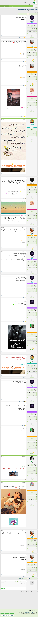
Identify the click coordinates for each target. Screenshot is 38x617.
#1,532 (2, 324)
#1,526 (2, 177)
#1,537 (2, 456)
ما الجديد (30, 6)
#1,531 (2, 300)
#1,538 (2, 482)
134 (22, 13)
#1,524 (2, 88)
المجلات (18, 6)
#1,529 (2, 251)
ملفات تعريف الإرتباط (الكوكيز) (28, 612)
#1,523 (2, 64)
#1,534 (2, 379)
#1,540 (2, 554)
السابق (35, 13)
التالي (20, 13)
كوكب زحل (28, 497)
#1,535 (2, 404)
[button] (28, 6)
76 (29, 13)
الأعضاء (26, 6)
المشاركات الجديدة (35, 7)
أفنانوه (36, 12)
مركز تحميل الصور (13, 6)
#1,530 (2, 275)
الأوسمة (22, 6)
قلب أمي (28, 472)
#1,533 (2, 355)
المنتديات (35, 6)
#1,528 (2, 227)
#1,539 (2, 530)
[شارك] (3, 15)
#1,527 (2, 201)
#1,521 (2, 15)
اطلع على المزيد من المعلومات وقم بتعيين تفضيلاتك (29, 615)
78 (26, 13)
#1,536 (2, 428)
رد (1, 35)
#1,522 (2, 39)
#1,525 (2, 119)
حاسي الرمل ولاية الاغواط (30, 342)
